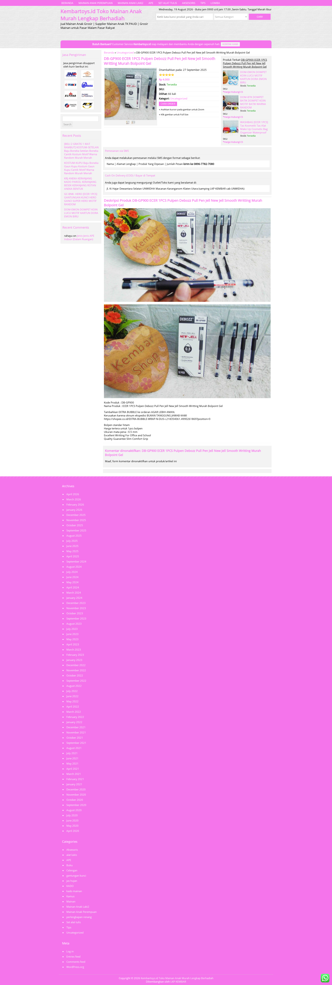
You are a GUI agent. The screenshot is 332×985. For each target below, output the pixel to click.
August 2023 (74, 623)
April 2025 (72, 556)
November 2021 (76, 732)
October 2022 (74, 675)
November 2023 (76, 608)
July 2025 (72, 540)
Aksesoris (188, 3)
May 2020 (72, 825)
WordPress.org (75, 967)
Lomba (215, 3)
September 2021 (76, 742)
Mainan (70, 901)
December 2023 (76, 603)
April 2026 (72, 494)
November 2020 (76, 794)
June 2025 (72, 546)
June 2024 (72, 577)
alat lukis (71, 855)
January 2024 (74, 597)
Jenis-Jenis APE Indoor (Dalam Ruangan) (79, 237)
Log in (70, 951)
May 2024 (72, 582)
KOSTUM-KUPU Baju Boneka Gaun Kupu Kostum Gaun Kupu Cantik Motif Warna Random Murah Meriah (81, 168)
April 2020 (72, 831)
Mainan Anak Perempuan (96, 3)
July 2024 (72, 572)
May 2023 (72, 639)
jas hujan (71, 880)
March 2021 (73, 774)
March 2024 (73, 592)
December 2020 (76, 789)
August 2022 (74, 686)
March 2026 (73, 499)
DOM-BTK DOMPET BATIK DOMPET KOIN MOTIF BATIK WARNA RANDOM (253, 102)
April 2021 (72, 768)
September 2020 (76, 805)
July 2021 (72, 753)
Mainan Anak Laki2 (130, 3)
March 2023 (73, 649)
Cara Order (168, 104)
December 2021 (76, 727)
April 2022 (72, 706)
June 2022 (72, 696)
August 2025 (74, 535)
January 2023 (74, 660)
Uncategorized (125, 52)
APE (151, 3)
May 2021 (72, 763)
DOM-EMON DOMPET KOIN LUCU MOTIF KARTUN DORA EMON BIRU (253, 77)
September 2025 (76, 530)
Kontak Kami (230, 44)
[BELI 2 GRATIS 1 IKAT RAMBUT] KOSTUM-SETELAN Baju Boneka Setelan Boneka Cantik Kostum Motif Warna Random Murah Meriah (81, 150)
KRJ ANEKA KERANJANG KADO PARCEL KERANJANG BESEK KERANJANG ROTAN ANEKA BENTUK (80, 183)
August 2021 (74, 748)
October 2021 (74, 737)
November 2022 (76, 670)
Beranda (67, 3)
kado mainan (74, 891)
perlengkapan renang (79, 917)
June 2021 (72, 758)
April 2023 (72, 644)
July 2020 (72, 815)
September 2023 (76, 618)
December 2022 (76, 665)
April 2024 (72, 587)
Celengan (71, 870)
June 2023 (72, 634)
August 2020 (74, 810)
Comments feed (75, 961)
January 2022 (74, 722)
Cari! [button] (260, 17)
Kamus (70, 896)
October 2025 (74, 525)
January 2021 (74, 784)
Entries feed (73, 956)
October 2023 (74, 613)
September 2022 (76, 680)
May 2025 (72, 551)
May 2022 (72, 701)
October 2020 (74, 799)
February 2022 (75, 717)
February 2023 (75, 654)
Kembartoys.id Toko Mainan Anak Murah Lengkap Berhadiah (177, 978)
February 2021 (75, 779)
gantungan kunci (76, 875)
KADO (70, 886)
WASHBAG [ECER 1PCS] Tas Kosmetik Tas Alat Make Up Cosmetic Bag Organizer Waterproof (254, 127)
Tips (202, 3)
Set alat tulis (167, 3)
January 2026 (74, 509)
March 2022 (73, 711)
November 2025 (76, 520)
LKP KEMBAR (178, 981)
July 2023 (72, 629)
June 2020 (72, 820)
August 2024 (74, 566)
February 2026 (75, 504)
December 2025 (76, 515)
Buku (69, 865)
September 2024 (76, 561)
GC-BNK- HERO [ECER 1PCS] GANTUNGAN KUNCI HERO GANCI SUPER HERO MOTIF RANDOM (80, 199)
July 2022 (72, 691)
